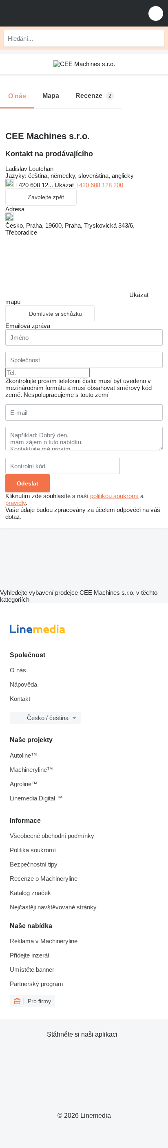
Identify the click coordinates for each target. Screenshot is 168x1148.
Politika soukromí (33, 850)
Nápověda (23, 684)
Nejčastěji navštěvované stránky (53, 907)
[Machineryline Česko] (57, 13)
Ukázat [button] (65, 185)
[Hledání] (156, 38)
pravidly (15, 502)
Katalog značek (30, 892)
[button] (156, 13)
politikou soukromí (114, 495)
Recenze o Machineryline (43, 878)
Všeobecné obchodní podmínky (52, 835)
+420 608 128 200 (99, 185)
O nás (18, 670)
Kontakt (20, 698)
